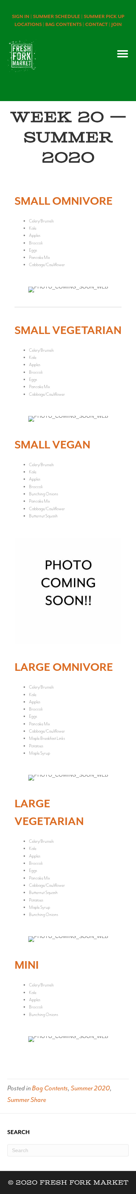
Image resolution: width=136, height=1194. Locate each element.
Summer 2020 (90, 1088)
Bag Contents (50, 1088)
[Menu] (122, 54)
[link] (22, 16)
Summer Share (26, 1099)
